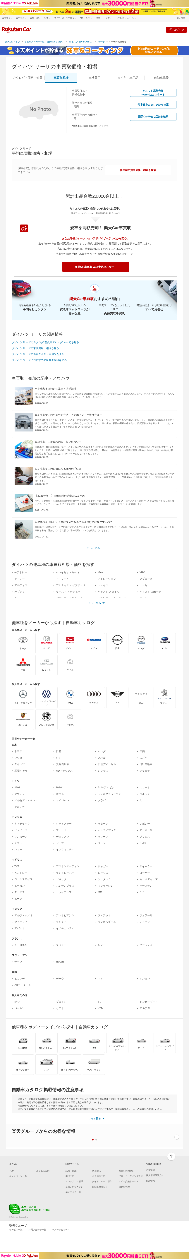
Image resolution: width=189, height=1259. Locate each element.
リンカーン (20, 836)
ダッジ (102, 843)
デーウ (60, 978)
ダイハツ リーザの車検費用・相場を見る (35, 348)
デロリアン (62, 836)
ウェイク (103, 585)
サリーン (103, 836)
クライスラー (64, 823)
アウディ (19, 793)
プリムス (145, 836)
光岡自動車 (62, 764)
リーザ (101, 41)
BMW (59, 787)
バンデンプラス (65, 885)
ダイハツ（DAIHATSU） (81, 41)
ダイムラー (146, 866)
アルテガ (19, 806)
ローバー (145, 872)
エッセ (143, 585)
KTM (100, 1008)
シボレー (145, 823)
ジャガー (103, 866)
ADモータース (22, 985)
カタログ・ (27, 77)
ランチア (61, 921)
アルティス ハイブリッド (70, 585)
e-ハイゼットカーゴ (67, 572)
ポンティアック (107, 830)
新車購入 (96, 1170)
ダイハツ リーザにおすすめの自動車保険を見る (39, 360)
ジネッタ (61, 879)
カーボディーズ (149, 879)
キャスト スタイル (108, 591)
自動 (161, 77)
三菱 (142, 751)
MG (100, 892)
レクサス (103, 770)
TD (99, 1001)
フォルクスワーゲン (109, 793)
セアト (60, 1008)
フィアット (104, 915)
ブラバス (103, 800)
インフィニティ (65, 849)
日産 (58, 751)
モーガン (19, 885)
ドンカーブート (149, 1001)
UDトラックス (64, 770)
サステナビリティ (61, 1229)
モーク (18, 898)
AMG (17, 787)
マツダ (18, 757)
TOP (11, 1170)
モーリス (19, 892)
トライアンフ (64, 892)
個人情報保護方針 (155, 1175)
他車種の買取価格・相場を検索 (138, 170)
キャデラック (22, 823)
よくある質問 (42, 1170)
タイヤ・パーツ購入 (102, 1181)
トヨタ (18, 751)
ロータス (103, 872)
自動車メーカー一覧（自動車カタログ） (44, 41)
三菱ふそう (20, 770)
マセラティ (20, 921)
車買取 (61, 77)
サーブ (18, 961)
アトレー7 (62, 578)
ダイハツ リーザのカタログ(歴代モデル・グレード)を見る (45, 342)
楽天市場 (181, 18)
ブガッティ (146, 944)
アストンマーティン (67, 866)
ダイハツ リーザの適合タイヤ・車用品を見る (38, 354)
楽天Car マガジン (74, 1187)
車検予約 (70, 1176)
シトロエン (20, 944)
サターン (103, 823)
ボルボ (60, 961)
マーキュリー (147, 830)
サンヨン (145, 978)
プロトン (61, 1001)
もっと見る (93, 548)
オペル (60, 793)
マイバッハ (62, 800)
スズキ (143, 757)
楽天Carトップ (12, 41)
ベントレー (20, 872)
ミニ (142, 800)
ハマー (18, 849)
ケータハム (104, 879)
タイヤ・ (128, 77)
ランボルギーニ (107, 921)
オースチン (146, 885)
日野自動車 (146, 764)
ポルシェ (145, 793)
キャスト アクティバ (68, 591)
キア (100, 978)
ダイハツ (19, 764)
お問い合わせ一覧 (37, 1229)
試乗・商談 (71, 1170)
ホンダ (102, 751)
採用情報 (150, 1180)
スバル (102, 757)
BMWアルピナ (106, 787)
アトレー (19, 578)
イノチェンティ (65, 928)
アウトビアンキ (65, 915)
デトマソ (145, 921)
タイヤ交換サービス (129, 1181)
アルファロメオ (23, 915)
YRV (142, 572)
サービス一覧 (16, 1229)
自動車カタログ (100, 1187)
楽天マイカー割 (73, 1192)
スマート (145, 787)
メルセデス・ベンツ (26, 800)
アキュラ (145, 770)
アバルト (19, 928)
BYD (17, 1001)
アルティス (20, 585)
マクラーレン (105, 885)
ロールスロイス (23, 879)
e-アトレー (20, 572)
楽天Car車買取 (126, 1170)
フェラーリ (146, 915)
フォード (61, 830)
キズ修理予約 (98, 1176)
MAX (100, 572)
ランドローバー (65, 872)
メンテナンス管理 (74, 1181)
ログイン (178, 29)
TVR (17, 866)
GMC (143, 843)
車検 (94, 77)
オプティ (19, 591)
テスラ (18, 843)
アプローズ (146, 578)
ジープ (60, 843)
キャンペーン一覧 (18, 1176)
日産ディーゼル (107, 764)
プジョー (61, 944)
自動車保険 (124, 1187)
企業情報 (150, 1170)
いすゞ (60, 757)
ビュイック (20, 830)
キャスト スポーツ (150, 591)
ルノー (102, 944)
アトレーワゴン (107, 578)
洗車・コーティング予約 (131, 1176)
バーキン (19, 1008)
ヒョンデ (19, 978)
